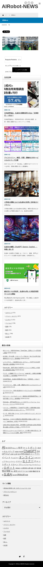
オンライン (26, 457)
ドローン (14, 464)
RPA (23, 454)
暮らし (7, 333)
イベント (6, 457)
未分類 (7, 337)
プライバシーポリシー (10, 491)
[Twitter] (19, 556)
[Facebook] (23, 556)
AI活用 (21, 451)
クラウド (19, 461)
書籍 (30, 471)
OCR (19, 454)
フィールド (8, 323)
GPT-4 (4, 454)
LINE (11, 454)
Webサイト (29, 454)
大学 (34, 468)
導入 (12, 471)
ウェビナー (15, 458)
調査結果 (21, 475)
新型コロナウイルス (21, 471)
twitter (29, 2)
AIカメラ (15, 448)
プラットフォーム (25, 465)
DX (38, 451)
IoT (8, 454)
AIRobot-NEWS (20, 564)
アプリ (37, 454)
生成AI (8, 474)
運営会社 (6, 495)
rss (25, 2)
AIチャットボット (27, 447)
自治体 (15, 475)
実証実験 (6, 471)
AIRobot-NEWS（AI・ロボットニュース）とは (17, 488)
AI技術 (17, 451)
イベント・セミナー (11, 316)
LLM (15, 454)
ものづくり (8, 312)
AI (3, 447)
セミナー (28, 461)
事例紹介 (18, 468)
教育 (6, 330)
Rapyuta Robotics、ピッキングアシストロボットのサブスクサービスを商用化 (13, 61)
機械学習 (35, 471)
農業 (26, 475)
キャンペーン (10, 461)
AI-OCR (8, 448)
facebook (32, 2)
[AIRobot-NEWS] (20, 6)
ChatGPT (30, 451)
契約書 (39, 468)
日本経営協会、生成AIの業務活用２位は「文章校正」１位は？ (21, 379)
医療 (6, 326)
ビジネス (8, 319)
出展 (28, 468)
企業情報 (24, 468)
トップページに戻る (21, 70)
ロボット (9, 467)
